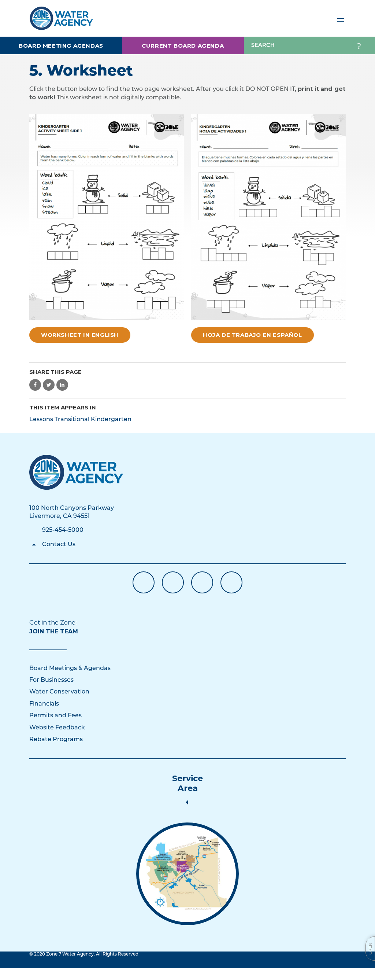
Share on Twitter (49, 385)
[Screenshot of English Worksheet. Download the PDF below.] (106, 217)
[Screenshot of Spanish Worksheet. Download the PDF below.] (268, 217)
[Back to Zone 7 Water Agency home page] (61, 15)
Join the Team (53, 631)
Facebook (144, 582)
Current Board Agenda (183, 45)
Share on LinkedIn (62, 385)
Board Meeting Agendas (61, 45)
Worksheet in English (80, 334)
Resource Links (231, 582)
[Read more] (187, 873)
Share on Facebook (35, 385)
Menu (340, 18)
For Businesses (51, 680)
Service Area (187, 783)
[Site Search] (358, 45)
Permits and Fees (55, 716)
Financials (44, 704)
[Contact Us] (76, 472)
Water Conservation (59, 692)
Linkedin (202, 582)
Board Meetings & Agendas (70, 668)
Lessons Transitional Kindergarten (80, 420)
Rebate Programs (56, 740)
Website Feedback (57, 728)
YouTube (173, 582)
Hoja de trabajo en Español (252, 334)
